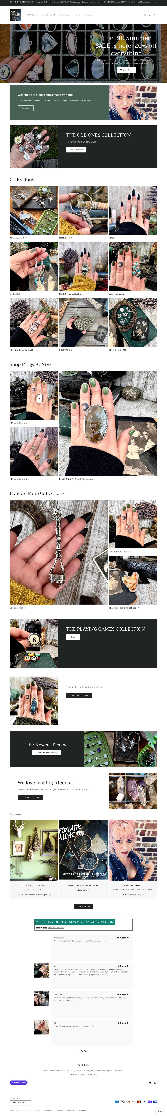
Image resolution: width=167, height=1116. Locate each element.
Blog (95, 1075)
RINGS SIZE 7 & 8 (18, 423)
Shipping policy (83, 1110)
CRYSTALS (64, 350)
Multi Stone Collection (70, 294)
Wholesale (73, 1075)
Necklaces (64, 238)
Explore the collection (79, 695)
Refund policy (89, 1071)
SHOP (52, 1071)
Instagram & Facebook (30, 797)
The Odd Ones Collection (22, 350)
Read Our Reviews (82, 890)
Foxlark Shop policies (74, 1071)
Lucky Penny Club (118, 551)
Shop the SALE (126, 70)
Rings (111, 238)
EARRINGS (15, 294)
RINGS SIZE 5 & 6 (18, 479)
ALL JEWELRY (17, 238)
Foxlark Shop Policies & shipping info (33, 895)
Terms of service (71, 1110)
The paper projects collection (124, 608)
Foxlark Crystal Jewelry (22, 1110)
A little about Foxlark (132, 895)
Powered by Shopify (36, 1110)
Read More (25, 108)
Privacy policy (59, 1110)
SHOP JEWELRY (83, 906)
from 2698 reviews (56, 928)
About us (60, 1071)
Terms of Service (86, 1075)
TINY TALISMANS (118, 350)
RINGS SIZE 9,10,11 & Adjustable (76, 479)
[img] (41, 927)
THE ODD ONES (76, 150)
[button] (33, 15)
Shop (73, 637)
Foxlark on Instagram (104, 1071)
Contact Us (118, 1071)
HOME (45, 1071)
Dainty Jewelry (116, 294)
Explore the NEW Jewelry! (47, 753)
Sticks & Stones (17, 608)
